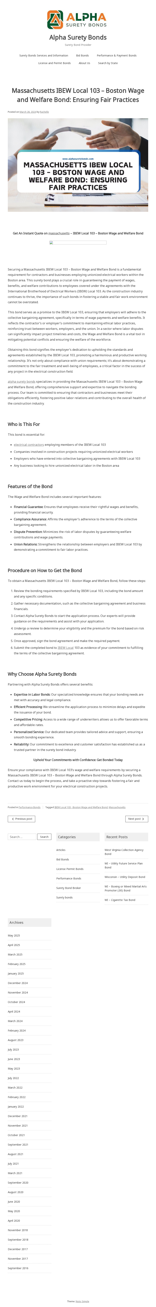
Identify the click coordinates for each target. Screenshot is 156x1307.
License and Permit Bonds (54, 63)
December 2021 (18, 1116)
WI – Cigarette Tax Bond (120, 900)
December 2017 (18, 1249)
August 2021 (15, 1154)
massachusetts (59, 233)
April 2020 (14, 1220)
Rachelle (44, 111)
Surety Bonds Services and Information (43, 55)
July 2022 (13, 1078)
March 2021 (15, 1173)
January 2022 (16, 1106)
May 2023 (14, 1068)
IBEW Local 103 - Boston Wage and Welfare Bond (81, 807)
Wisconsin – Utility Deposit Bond (125, 877)
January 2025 (16, 973)
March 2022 (15, 1087)
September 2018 (18, 1239)
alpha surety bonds (21, 381)
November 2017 (18, 1258)
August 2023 (15, 1040)
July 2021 (13, 1163)
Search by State (108, 63)
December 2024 (18, 983)
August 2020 (15, 1192)
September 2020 (18, 1182)
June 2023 (14, 1059)
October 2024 (16, 1002)
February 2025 (16, 964)
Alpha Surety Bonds (78, 37)
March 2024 (15, 1021)
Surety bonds (64, 897)
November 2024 (18, 992)
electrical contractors (29, 445)
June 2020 (14, 1201)
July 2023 (13, 1049)
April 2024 (14, 1011)
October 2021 (16, 1135)
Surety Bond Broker (68, 888)
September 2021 (18, 1144)
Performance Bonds (30, 807)
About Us (84, 63)
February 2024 (16, 1030)
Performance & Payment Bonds (117, 55)
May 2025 (14, 935)
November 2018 (18, 1230)
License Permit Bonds (70, 869)
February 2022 (16, 1097)
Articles (60, 850)
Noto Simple (82, 1301)
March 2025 (15, 954)
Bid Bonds (82, 55)
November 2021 (18, 1125)
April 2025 (14, 945)
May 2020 (14, 1211)
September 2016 (18, 1268)
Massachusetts (117, 807)
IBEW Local (66, 648)
